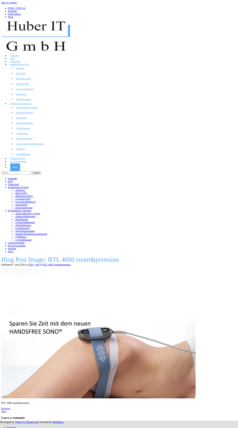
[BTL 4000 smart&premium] (98, 397)
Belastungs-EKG (23, 78)
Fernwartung (14, 14)
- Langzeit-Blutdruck (25, 202)
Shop (10, 17)
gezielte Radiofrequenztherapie (30, 144)
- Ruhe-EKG (21, 193)
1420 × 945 (34, 264)
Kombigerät (21, 118)
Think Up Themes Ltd (26, 422)
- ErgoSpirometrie (23, 207)
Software (20, 68)
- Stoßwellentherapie (24, 216)
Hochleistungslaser (24, 138)
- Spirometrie (21, 204)
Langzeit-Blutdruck (25, 89)
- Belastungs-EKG (23, 196)
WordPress (57, 422)
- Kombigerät (21, 219)
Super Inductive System (27, 107)
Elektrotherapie (23, 128)
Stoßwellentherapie (24, 113)
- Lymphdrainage (23, 239)
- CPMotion (20, 237)
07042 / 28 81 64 (16, 8)
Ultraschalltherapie (24, 123)
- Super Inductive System (27, 213)
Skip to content (9, 2)
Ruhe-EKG (21, 73)
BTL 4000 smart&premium (57, 264)
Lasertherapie (22, 133)
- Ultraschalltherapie (24, 222)
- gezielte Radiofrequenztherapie (30, 234)
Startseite (12, 11)
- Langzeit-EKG (22, 199)
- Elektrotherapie (22, 225)
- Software (19, 190)
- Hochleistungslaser (24, 231)
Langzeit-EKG (22, 84)
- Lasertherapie (21, 228)
